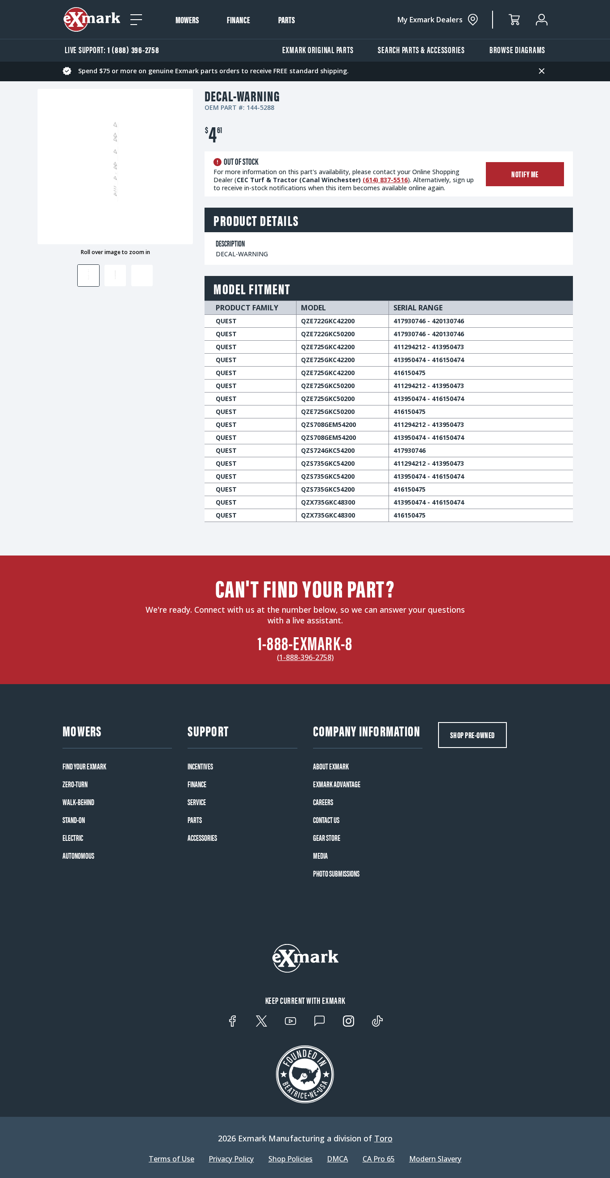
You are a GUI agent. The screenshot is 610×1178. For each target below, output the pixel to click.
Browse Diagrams (517, 49)
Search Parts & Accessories (421, 49)
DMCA (337, 1158)
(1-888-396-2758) (305, 657)
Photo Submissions (336, 873)
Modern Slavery (435, 1158)
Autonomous (78, 855)
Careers (323, 802)
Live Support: (112, 49)
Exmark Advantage (336, 784)
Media (320, 855)
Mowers (187, 20)
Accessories (202, 837)
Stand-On (74, 819)
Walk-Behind (78, 802)
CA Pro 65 (379, 1158)
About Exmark (331, 766)
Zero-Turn (75, 784)
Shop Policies (290, 1158)
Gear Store (326, 837)
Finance (238, 20)
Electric (73, 837)
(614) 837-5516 (385, 179)
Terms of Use (171, 1158)
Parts (286, 20)
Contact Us (326, 819)
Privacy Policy (231, 1158)
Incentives (200, 766)
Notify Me (525, 174)
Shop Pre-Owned (472, 734)
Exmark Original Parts (318, 49)
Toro (383, 1138)
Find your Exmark (84, 766)
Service (197, 802)
